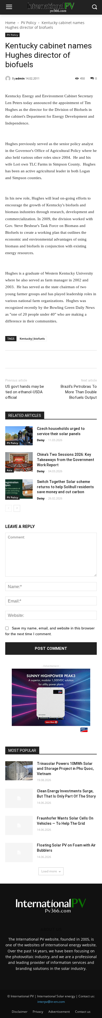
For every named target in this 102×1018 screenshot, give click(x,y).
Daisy (40, 440)
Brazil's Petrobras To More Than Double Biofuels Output (79, 392)
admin (20, 78)
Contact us (82, 1011)
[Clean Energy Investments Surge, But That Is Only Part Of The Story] (19, 798)
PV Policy (28, 22)
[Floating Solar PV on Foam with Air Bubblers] (19, 852)
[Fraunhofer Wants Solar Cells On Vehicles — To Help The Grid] (19, 825)
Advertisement (59, 1011)
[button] (94, 7)
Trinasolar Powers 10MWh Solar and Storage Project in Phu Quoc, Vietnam (65, 768)
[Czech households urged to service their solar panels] (19, 436)
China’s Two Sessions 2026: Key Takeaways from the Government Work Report (65, 459)
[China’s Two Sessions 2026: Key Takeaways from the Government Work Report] (19, 461)
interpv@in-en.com (51, 1001)
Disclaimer (19, 1011)
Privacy (38, 1011)
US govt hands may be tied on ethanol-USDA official (24, 392)
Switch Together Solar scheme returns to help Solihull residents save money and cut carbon (65, 487)
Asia (9, 470)
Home (10, 22)
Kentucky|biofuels (32, 338)
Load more (49, 871)
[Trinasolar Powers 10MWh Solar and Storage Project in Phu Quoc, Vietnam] (19, 771)
